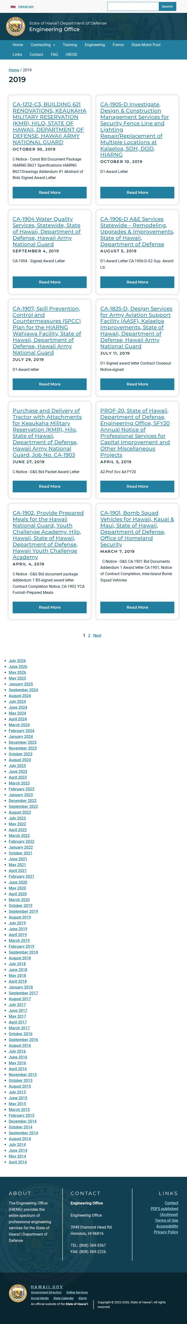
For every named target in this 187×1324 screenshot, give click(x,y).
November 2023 (23, 748)
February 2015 (21, 1115)
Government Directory (46, 1292)
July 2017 (17, 1004)
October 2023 (20, 754)
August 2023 (20, 760)
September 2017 (23, 993)
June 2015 (18, 1098)
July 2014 (17, 1144)
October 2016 (20, 1034)
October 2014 (20, 1127)
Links (17, 54)
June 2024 (18, 707)
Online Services (77, 1292)
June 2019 (18, 929)
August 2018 (20, 958)
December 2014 (23, 1121)
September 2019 (23, 911)
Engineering (95, 45)
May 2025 (17, 678)
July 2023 (17, 765)
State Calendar (63, 1298)
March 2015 (19, 1109)
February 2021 (21, 876)
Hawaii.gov (26, 6)
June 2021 (18, 859)
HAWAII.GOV (47, 1287)
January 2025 (21, 684)
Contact (36, 54)
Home (18, 45)
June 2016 (18, 1057)
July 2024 (17, 701)
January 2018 (21, 987)
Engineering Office (54, 29)
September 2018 (23, 952)
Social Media (40, 1298)
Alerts (82, 1298)
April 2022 (18, 830)
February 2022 (21, 841)
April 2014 (18, 1162)
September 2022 (23, 806)
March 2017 (19, 1028)
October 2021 (20, 853)
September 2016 (23, 1039)
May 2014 (17, 1156)
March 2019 (19, 940)
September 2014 (23, 1133)
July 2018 (17, 964)
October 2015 (20, 1080)
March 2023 (19, 783)
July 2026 (17, 660)
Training (70, 45)
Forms (118, 45)
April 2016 (18, 1069)
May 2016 (17, 1063)
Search (167, 6)
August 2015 (20, 1086)
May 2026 (17, 672)
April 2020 (18, 894)
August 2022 (20, 812)
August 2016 (20, 1045)
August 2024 (20, 695)
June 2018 (18, 969)
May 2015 (17, 1104)
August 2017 (20, 999)
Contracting (41, 45)
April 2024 (18, 719)
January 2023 (21, 795)
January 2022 (21, 847)
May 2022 (17, 824)
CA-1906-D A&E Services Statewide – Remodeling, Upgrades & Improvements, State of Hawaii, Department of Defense (137, 231)
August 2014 (20, 1138)
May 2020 (17, 888)
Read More (50, 192)
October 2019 (20, 905)
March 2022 (19, 835)
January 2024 (21, 736)
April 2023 (18, 777)
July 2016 (17, 1051)
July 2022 (17, 818)
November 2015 (23, 1074)
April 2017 (18, 1022)
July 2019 (17, 923)
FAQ (54, 54)
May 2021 (17, 865)
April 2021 (18, 870)
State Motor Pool (145, 45)
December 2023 (23, 742)
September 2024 (23, 690)
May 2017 (17, 1016)
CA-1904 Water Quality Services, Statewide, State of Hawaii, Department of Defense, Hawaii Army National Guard (47, 231)
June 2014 (18, 1150)
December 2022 (23, 800)
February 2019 (21, 946)
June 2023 (18, 771)
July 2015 (17, 1092)
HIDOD (71, 54)
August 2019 (20, 917)
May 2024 (17, 713)
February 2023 (21, 789)
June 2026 (18, 666)
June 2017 (18, 1010)
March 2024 (19, 725)
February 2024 (21, 730)
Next (97, 635)
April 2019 (18, 934)
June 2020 (18, 882)
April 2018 (18, 981)
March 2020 (19, 899)
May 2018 (17, 975)
